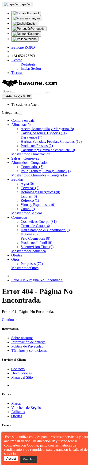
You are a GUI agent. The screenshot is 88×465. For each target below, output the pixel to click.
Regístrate (28, 64)
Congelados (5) (32, 167)
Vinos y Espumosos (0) (38, 205)
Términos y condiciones (29, 350)
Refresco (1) (30, 200)
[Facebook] (15, 385)
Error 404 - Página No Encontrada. (37, 280)
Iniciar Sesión (31, 68)
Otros (15, 259)
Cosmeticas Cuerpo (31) (39, 221)
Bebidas (17, 179)
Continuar (9, 320)
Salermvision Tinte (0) (37, 247)
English (32, 23)
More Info (29, 459)
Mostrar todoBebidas (26, 213)
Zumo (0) (28, 209)
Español (33, 13)
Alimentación (21, 125)
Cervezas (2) (30, 188)
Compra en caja (22, 120)
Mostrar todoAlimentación (30, 154)
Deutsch (33, 34)
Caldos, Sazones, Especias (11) (44, 133)
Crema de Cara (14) (35, 226)
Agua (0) (27, 184)
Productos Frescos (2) (37, 146)
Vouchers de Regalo (26, 408)
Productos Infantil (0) (36, 243)
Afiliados (18, 412)
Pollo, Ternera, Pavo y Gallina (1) (46, 171)
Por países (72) (32, 264)
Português (38, 28)
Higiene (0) (29, 234)
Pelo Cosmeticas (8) (35, 238)
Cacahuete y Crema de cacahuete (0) (48, 150)
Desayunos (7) (31, 137)
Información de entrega (28, 342)
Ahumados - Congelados (29, 163)
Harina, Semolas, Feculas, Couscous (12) (51, 141)
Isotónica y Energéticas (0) (40, 192)
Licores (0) (29, 196)
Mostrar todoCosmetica (28, 251)
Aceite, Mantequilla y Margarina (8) (47, 129)
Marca (16, 403)
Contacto (18, 369)
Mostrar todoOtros (24, 268)
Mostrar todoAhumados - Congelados (39, 175)
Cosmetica (19, 217)
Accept (11, 458)
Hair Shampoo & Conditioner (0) (45, 230)
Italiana (32, 39)
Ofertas (16, 255)
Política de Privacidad (27, 346)
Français (34, 18)
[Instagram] (32, 385)
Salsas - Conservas (25, 158)
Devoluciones (21, 373)
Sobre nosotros (22, 338)
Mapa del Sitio (22, 377)
